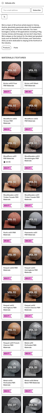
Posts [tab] (16, 48)
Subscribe (37, 10)
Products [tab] (6, 48)
